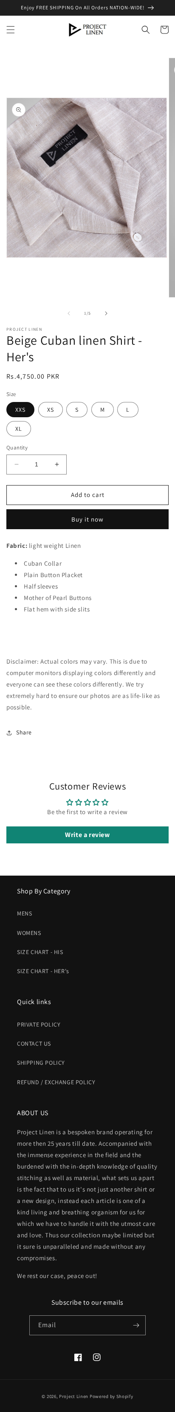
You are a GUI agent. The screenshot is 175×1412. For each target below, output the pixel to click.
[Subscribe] (136, 1325)
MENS (24, 913)
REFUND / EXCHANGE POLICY (56, 1082)
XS (50, 409)
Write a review (87, 834)
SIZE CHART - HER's (43, 971)
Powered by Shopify (111, 1396)
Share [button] (24, 732)
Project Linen (73, 1396)
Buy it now (87, 519)
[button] (10, 29)
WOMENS (29, 933)
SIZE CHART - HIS (40, 952)
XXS (20, 409)
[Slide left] (68, 313)
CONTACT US (34, 1043)
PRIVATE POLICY (38, 1024)
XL (18, 429)
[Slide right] (106, 313)
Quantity (17, 447)
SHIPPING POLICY (41, 1062)
